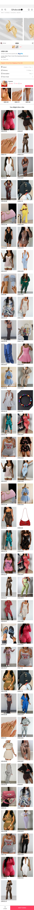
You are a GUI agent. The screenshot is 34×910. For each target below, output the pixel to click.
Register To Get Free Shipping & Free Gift (11, 63)
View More (29, 86)
